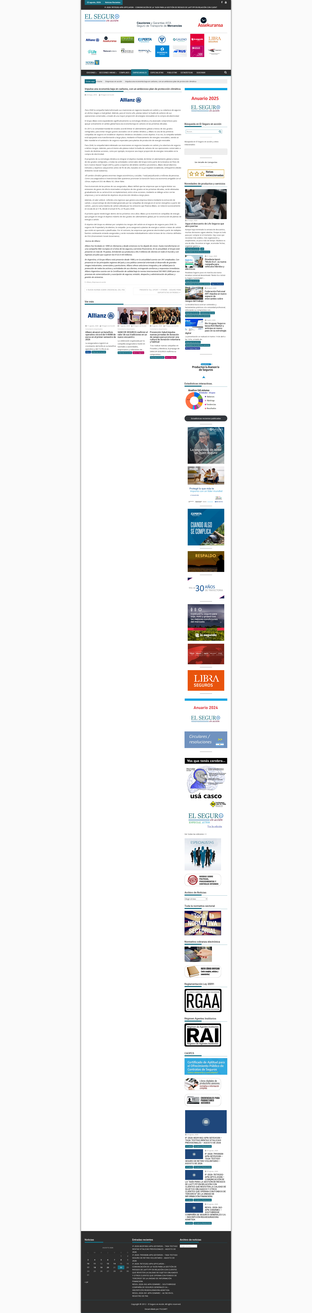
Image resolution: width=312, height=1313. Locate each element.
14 (114, 1263)
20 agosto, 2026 (192, 1135)
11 (95, 1263)
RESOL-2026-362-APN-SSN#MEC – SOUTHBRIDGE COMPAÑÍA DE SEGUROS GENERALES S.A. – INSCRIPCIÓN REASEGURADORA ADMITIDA (154, 1287)
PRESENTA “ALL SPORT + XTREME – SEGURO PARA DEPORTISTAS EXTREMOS (160, 291)
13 (108, 1263)
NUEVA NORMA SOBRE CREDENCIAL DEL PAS (106, 290)
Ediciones (91, 73)
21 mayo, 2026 (192, 220)
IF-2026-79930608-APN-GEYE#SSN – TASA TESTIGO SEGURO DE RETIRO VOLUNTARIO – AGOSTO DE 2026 (154, 1258)
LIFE (202, 249)
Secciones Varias (107, 73)
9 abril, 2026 (210, 320)
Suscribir (201, 73)
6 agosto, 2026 (156, 326)
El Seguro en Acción (107, 95)
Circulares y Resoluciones (202, 1146)
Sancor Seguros (138, 353)
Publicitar (172, 73)
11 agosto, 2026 (92, 326)
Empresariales (140, 73)
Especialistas (157, 73)
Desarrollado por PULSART (156, 1309)
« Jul (86, 1282)
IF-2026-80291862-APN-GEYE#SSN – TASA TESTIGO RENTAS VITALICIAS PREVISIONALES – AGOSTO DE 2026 (154, 1249)
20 (108, 1267)
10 (88, 1263)
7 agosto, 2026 (124, 326)
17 (88, 1267)
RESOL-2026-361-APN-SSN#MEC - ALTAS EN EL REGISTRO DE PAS (131, 7)
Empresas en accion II (193, 342)
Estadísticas (187, 73)
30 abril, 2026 (211, 288)
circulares (189, 1146)
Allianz (89, 282)
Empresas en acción (99, 282)
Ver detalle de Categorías (206, 162)
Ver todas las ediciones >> (196, 834)
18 (95, 1267)
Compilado (124, 73)
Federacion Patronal (207, 313)
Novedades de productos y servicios (198, 252)
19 (101, 1267)
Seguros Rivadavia (217, 284)
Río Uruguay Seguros (192, 348)
